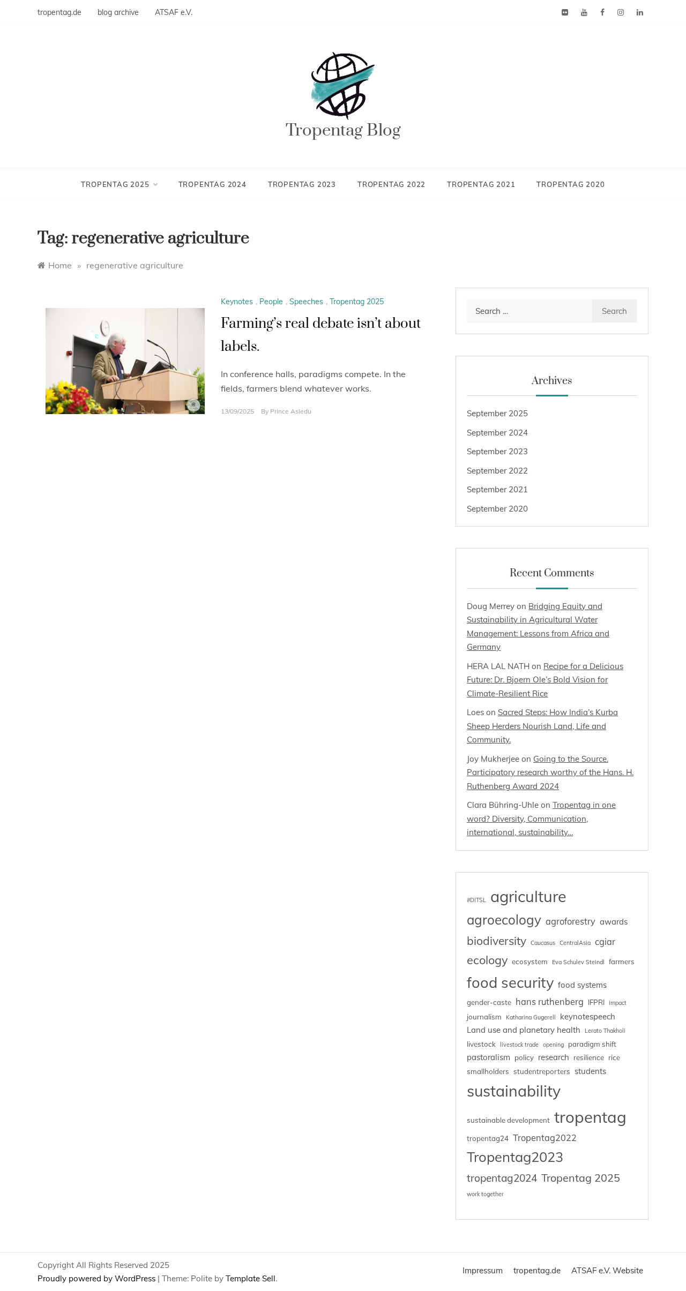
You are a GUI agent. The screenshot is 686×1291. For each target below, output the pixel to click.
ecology (487, 959)
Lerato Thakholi (605, 1030)
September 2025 (497, 413)
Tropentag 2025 (115, 184)
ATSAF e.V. (173, 12)
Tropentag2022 (545, 1137)
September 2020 (497, 509)
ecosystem (530, 961)
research (553, 1057)
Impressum (483, 1270)
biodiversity (496, 941)
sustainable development (508, 1120)
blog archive (118, 12)
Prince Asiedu (290, 411)
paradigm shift (592, 1044)
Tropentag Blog (343, 130)
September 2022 (497, 471)
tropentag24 (488, 1138)
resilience (588, 1057)
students (590, 1071)
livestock (481, 1044)
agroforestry (570, 921)
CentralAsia (575, 943)
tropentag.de (59, 12)
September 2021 (497, 489)
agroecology (504, 920)
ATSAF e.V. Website (607, 1270)
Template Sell (250, 1278)
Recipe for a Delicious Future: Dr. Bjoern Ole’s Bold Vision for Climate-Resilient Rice (545, 680)
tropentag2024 (502, 1178)
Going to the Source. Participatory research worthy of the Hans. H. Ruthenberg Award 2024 (550, 772)
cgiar (605, 941)
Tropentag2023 (515, 1156)
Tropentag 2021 (481, 184)
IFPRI (596, 1002)
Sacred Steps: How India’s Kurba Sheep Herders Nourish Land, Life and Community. (542, 726)
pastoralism (488, 1057)
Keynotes (237, 301)
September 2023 (497, 451)
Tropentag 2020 (570, 184)
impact (618, 1003)
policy (524, 1057)
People (271, 301)
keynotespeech (587, 1016)
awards (614, 922)
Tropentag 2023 (302, 184)
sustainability (514, 1090)
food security (510, 982)
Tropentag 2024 (212, 184)
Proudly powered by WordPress (98, 1278)
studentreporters (541, 1071)
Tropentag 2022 (391, 184)
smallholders (488, 1071)
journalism (484, 1016)
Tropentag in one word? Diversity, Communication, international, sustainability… (541, 818)
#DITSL (476, 900)
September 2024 (497, 432)
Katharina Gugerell (531, 1017)
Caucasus (543, 943)
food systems (582, 985)
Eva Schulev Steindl (578, 962)
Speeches (306, 301)
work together (485, 1194)
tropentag (590, 1117)
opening (553, 1044)
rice (614, 1057)
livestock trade (519, 1044)
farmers (622, 961)
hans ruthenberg (550, 1001)
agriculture (528, 896)
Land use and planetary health (523, 1030)
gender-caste (489, 1002)
